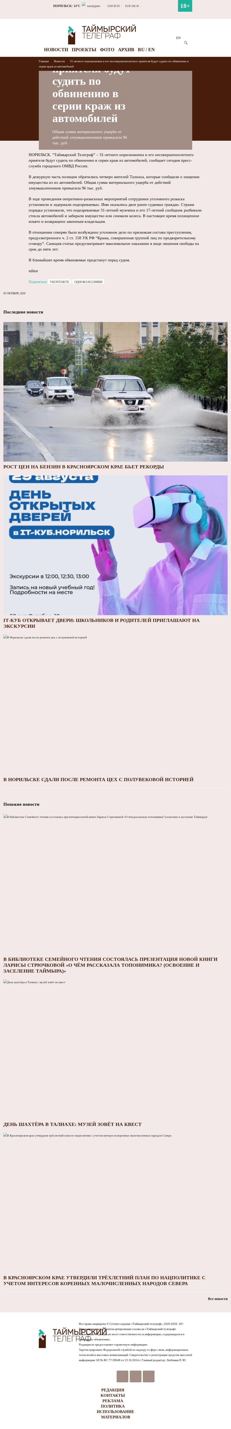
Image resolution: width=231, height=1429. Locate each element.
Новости (56, 49)
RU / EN (146, 49)
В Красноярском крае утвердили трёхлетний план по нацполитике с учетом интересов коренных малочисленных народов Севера (104, 1280)
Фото (107, 49)
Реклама (112, 1401)
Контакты (113, 1395)
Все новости (218, 1299)
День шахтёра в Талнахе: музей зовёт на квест (72, 1124)
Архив (126, 49)
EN (178, 38)
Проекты (84, 49)
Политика (113, 1406)
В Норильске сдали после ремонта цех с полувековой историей (98, 779)
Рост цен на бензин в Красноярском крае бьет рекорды (83, 466)
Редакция (112, 1390)
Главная (44, 61)
